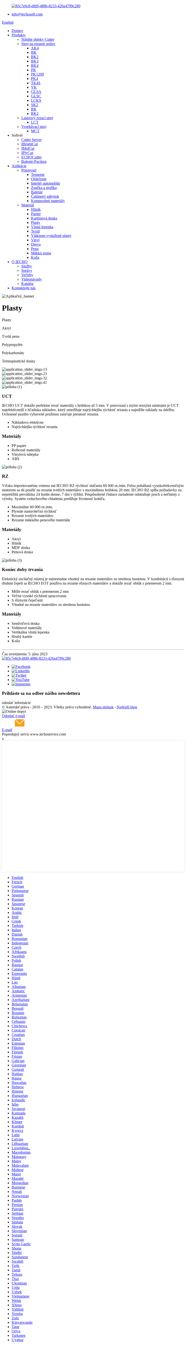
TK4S (35, 83)
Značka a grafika (44, 188)
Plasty (35, 222)
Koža (35, 257)
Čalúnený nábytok (45, 196)
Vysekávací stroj (33, 127)
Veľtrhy (27, 275)
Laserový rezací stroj (37, 118)
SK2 (34, 105)
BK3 (35, 61)
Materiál (27, 205)
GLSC (36, 96)
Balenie (37, 192)
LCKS (36, 100)
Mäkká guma (41, 253)
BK (34, 52)
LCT (35, 122)
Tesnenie (38, 174)
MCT (35, 131)
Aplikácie (19, 166)
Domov (17, 31)
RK (34, 109)
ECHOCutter (31, 157)
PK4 (34, 79)
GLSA (36, 92)
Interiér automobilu (45, 183)
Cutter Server (31, 140)
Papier (36, 214)
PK (33, 70)
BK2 (35, 57)
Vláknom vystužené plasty (51, 236)
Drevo (36, 244)
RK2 (35, 113)
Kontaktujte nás (24, 288)
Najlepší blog (127, 707)
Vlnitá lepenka (42, 227)
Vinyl (35, 240)
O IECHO (20, 262)
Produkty (19, 35)
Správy (26, 270)
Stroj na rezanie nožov (38, 44)
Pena (35, 249)
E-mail (7, 730)
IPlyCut (27, 153)
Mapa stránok (103, 707)
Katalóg (27, 284)
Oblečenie (38, 179)
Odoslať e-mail (13, 716)
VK (34, 87)
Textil (35, 231)
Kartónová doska (44, 218)
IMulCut (27, 148)
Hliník (36, 209)
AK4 (35, 48)
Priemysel (28, 170)
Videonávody (31, 279)
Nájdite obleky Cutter (37, 39)
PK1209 (37, 74)
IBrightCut (29, 144)
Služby (26, 266)
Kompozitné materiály (48, 201)
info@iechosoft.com (27, 14)
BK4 (35, 65)
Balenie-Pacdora (33, 161)
